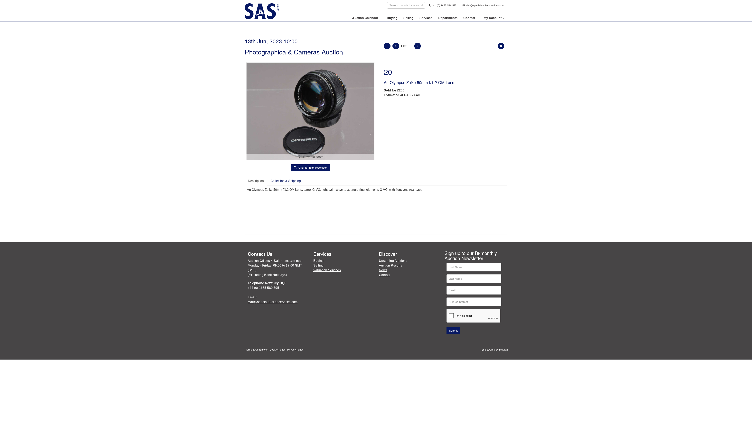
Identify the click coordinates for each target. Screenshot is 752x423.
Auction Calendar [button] (365, 18)
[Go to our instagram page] (472, 339)
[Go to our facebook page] (448, 339)
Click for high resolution (312, 167)
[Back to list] (387, 46)
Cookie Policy (277, 349)
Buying (392, 18)
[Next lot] (417, 46)
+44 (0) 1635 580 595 (443, 5)
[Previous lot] (395, 46)
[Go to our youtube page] (464, 339)
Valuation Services (327, 270)
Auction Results (390, 265)
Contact (384, 275)
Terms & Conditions (257, 349)
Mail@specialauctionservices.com (484, 5)
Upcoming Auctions (393, 260)
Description (256, 181)
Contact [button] (469, 18)
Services (425, 18)
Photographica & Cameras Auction (294, 51)
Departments (447, 18)
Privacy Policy (295, 349)
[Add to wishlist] (501, 46)
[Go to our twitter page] (456, 339)
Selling (408, 18)
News (383, 270)
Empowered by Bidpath (495, 349)
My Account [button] (493, 18)
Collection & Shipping (285, 181)
